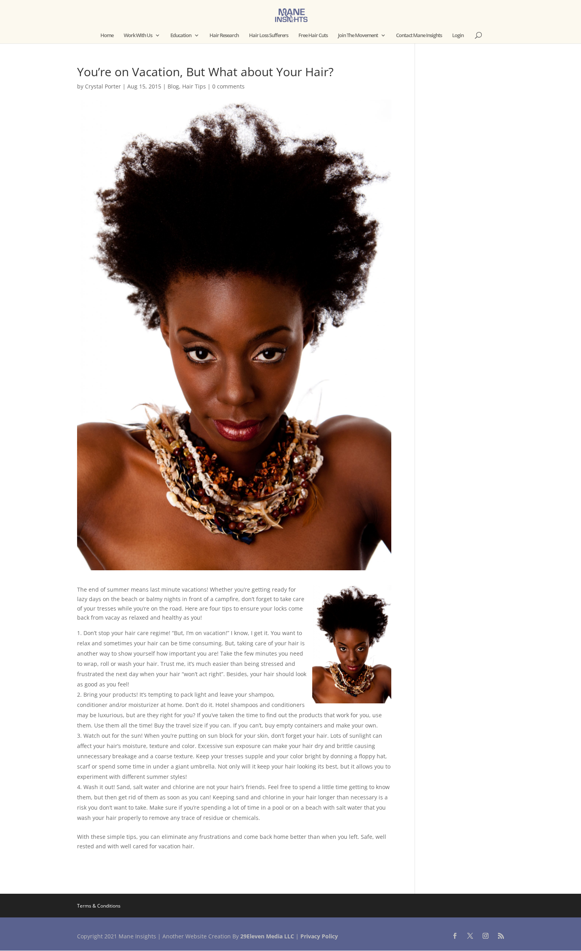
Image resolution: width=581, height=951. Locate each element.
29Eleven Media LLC (267, 936)
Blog (173, 86)
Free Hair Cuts (313, 35)
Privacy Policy (319, 936)
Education (180, 35)
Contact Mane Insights (419, 35)
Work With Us (138, 35)
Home (106, 35)
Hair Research (224, 35)
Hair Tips (194, 86)
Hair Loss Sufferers (268, 35)
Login (458, 35)
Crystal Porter (103, 86)
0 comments (228, 86)
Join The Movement (358, 35)
